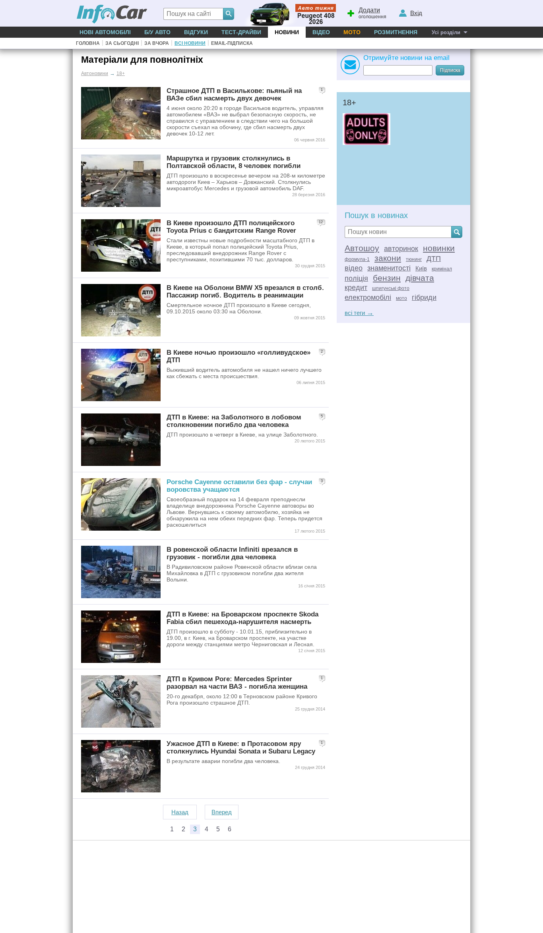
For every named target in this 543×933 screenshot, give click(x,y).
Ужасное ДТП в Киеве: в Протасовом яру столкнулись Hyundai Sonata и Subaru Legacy (241, 747)
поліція (356, 278)
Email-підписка (232, 43)
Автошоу (362, 248)
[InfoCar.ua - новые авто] (112, 14)
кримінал (442, 269)
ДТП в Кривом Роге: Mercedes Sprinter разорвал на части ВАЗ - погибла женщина (237, 682)
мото (401, 298)
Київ (421, 268)
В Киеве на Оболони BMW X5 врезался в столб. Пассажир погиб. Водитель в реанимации (245, 291)
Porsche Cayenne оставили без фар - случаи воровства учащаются (239, 485)
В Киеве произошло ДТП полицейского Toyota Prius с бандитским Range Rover (231, 226)
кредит (356, 288)
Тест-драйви (241, 32)
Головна (88, 43)
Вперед (221, 812)
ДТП (434, 259)
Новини (287, 32)
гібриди (424, 297)
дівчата (419, 277)
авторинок (401, 249)
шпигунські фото (390, 288)
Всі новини (190, 43)
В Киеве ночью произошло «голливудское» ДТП (238, 356)
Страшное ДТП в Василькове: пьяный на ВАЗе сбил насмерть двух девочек (234, 94)
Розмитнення (395, 32)
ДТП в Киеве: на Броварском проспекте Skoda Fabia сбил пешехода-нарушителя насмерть (242, 617)
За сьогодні (122, 43)
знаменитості (389, 268)
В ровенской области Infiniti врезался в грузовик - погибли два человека (232, 553)
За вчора (156, 43)
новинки (439, 248)
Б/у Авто (157, 32)
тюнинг (414, 259)
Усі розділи (446, 32)
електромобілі (368, 297)
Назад (179, 812)
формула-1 (357, 259)
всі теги (359, 312)
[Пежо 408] (288, 13)
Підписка (450, 70)
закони (387, 258)
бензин (387, 277)
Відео (321, 32)
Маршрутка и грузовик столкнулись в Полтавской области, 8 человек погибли (234, 162)
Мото (352, 32)
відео (354, 268)
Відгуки (196, 32)
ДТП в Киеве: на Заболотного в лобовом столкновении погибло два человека (234, 420)
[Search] (228, 14)
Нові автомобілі (105, 32)
